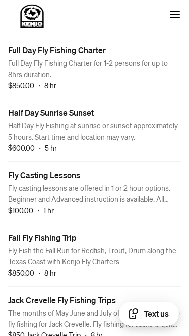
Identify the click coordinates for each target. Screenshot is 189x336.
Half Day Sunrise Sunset (51, 112)
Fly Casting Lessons (44, 175)
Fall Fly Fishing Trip (42, 237)
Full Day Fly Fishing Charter (57, 50)
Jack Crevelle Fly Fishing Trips (62, 300)
